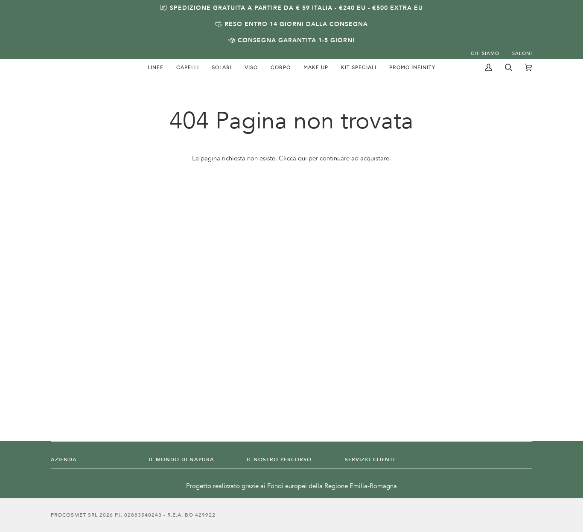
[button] (155, 67)
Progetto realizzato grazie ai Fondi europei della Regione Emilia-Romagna (291, 486)
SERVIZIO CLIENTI (370, 459)
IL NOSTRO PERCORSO (279, 459)
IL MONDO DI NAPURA (181, 459)
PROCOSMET (69, 515)
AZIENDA (64, 459)
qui (302, 158)
